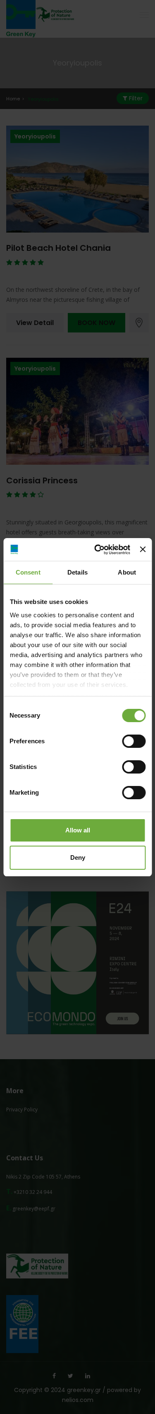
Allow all (77, 830)
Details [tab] (77, 572)
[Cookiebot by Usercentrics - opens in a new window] (97, 549)
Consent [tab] (28, 572)
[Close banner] (142, 549)
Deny (77, 857)
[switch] (133, 741)
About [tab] (127, 572)
